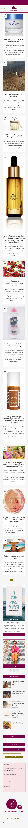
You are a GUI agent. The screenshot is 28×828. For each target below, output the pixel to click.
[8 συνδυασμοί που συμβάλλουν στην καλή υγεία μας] (14, 269)
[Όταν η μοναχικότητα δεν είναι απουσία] (14, 76)
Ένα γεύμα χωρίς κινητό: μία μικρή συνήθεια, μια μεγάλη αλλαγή (17, 713)
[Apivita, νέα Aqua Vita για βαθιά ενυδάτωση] (14, 24)
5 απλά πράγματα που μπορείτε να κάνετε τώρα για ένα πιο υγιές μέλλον (14, 464)
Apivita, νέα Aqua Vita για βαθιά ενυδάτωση (14, 40)
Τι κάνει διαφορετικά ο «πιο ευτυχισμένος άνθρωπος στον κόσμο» (18, 693)
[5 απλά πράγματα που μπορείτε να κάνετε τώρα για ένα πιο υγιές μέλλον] (14, 452)
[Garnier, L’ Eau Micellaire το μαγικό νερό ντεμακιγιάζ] (14, 323)
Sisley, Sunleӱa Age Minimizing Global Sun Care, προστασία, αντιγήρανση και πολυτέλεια (14, 419)
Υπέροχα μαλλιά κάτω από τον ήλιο (14, 557)
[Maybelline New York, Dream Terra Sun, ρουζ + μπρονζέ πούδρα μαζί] (14, 501)
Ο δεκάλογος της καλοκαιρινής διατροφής (17, 722)
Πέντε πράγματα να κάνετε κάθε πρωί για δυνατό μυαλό (18, 682)
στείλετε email (18, 789)
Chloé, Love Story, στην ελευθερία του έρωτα (14, 136)
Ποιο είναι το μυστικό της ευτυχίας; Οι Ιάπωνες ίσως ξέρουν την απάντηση (18, 703)
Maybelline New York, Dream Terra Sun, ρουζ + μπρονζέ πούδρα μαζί (14, 519)
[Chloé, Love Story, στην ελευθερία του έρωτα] (14, 123)
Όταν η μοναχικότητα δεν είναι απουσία (14, 95)
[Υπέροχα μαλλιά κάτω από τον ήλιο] (14, 545)
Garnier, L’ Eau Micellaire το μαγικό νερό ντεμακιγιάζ (14, 345)
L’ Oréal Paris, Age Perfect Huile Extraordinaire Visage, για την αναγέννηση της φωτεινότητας (14, 239)
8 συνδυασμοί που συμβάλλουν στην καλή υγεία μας (14, 283)
